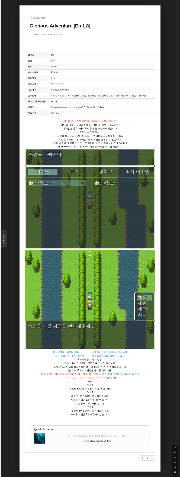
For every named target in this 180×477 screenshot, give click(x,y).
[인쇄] (175, 472)
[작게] (175, 457)
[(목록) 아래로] (175, 467)
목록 (4, 238)
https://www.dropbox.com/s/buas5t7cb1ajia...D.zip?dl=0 (77, 107)
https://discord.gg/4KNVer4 (101, 441)
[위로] (175, 462)
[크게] (175, 452)
